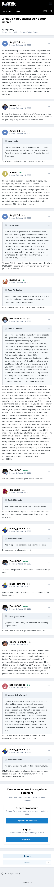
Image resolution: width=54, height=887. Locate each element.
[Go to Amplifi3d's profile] (5, 43)
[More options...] (49, 43)
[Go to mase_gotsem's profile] (5, 530)
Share (28, 856)
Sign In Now (27, 839)
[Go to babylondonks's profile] (5, 686)
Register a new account (27, 821)
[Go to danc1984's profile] (5, 491)
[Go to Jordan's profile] (5, 174)
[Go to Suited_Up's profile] (5, 281)
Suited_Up (14, 280)
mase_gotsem (17, 528)
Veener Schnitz (17, 641)
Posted (20, 45)
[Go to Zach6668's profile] (5, 471)
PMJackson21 (17, 318)
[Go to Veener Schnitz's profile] (5, 643)
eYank (12, 105)
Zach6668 (15, 470)
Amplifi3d (8, 29)
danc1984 (14, 490)
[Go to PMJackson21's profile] (5, 320)
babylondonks (17, 684)
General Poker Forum (29, 32)
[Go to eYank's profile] (5, 107)
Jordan (13, 172)
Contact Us (27, 882)
